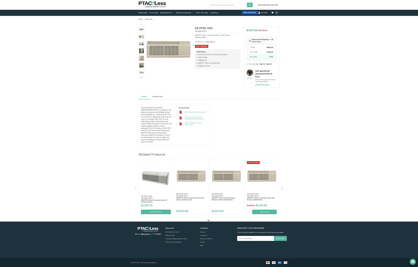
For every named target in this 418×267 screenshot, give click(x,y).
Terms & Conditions (206, 239)
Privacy (202, 242)
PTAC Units (143, 13)
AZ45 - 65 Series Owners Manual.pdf (193, 124)
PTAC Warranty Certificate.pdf (195, 112)
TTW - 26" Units (202, 13)
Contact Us (203, 235)
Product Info (157, 97)
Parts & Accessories (183, 13)
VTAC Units (153, 13)
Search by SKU (169, 235)
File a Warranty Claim (172, 232)
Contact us (214, 13)
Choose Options (156, 212)
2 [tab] (210, 220)
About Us (203, 232)
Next (141, 77)
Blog (201, 245)
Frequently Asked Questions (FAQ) (176, 239)
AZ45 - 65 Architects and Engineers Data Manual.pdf (194, 118)
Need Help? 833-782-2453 (268, 5)
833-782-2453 (263, 85)
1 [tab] (208, 220)
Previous (141, 24)
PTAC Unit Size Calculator (173, 242)
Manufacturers (166, 13)
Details (144, 97)
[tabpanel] (156, 188)
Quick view (156, 177)
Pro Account (250, 12)
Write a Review (210, 41)
